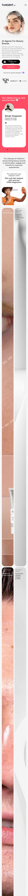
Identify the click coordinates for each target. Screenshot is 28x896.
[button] (25, 5)
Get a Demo (11, 67)
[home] (8, 5)
